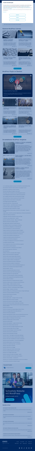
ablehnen (8, 8)
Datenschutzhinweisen (13, 7)
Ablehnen (17, 17)
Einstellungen (7, 6)
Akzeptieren (10, 9)
